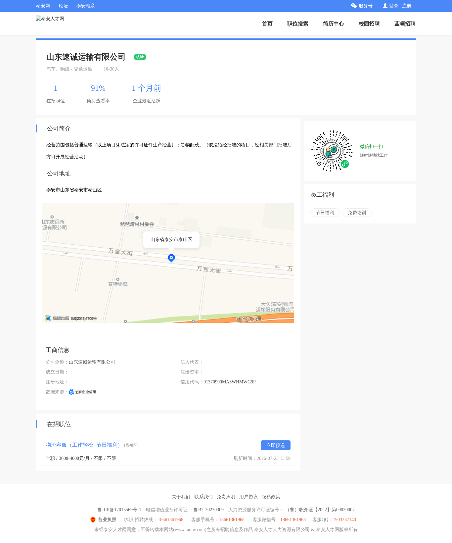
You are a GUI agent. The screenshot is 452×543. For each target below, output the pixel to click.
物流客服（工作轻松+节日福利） (92, 445)
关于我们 (181, 496)
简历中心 (333, 23)
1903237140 (344, 519)
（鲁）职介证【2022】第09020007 (320, 509)
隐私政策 (271, 496)
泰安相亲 (85, 5)
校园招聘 (369, 23)
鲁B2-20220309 (209, 509)
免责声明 (226, 496)
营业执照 (107, 519)
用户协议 (248, 496)
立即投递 (275, 445)
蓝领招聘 (405, 23)
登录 (393, 5)
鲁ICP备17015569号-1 (119, 509)
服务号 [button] (366, 5)
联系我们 (203, 496)
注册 (406, 5)
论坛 (63, 5)
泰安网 (43, 5)
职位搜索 (297, 23)
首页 (267, 23)
